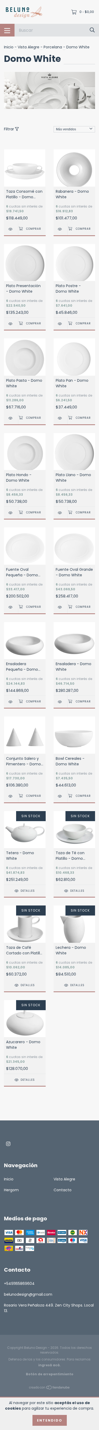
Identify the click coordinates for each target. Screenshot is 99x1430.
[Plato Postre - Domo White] (61, 324)
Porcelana (53, 47)
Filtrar (9, 129)
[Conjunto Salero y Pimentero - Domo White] (11, 796)
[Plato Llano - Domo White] (61, 513)
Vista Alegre (28, 47)
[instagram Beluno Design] (8, 1144)
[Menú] (7, 30)
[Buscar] (92, 30)
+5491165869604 (19, 1283)
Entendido (49, 1420)
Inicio (8, 47)
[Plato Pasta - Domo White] (11, 418)
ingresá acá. (49, 1365)
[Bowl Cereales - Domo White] (61, 796)
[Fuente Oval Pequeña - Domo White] (11, 607)
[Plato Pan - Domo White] (61, 418)
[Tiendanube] (50, 1388)
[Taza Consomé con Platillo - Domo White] (11, 229)
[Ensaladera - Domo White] (61, 702)
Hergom (11, 1190)
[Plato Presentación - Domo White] (11, 324)
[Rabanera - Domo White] (61, 229)
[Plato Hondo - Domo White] (11, 513)
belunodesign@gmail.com (28, 1294)
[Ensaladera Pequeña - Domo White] (11, 702)
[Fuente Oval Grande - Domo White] (61, 607)
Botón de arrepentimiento (49, 1374)
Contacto (63, 1190)
